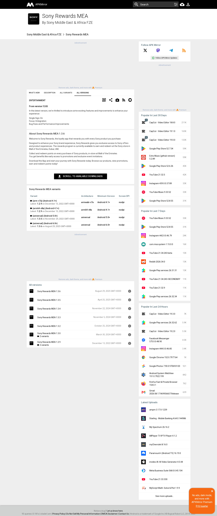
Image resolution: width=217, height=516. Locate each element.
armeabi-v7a (87, 202)
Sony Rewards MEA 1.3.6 (49, 291)
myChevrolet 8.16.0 (158, 444)
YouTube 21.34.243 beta (160, 253)
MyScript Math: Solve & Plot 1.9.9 (164, 488)
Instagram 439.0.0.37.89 (160, 183)
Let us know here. (115, 511)
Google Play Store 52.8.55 (161, 201)
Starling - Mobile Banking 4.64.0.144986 (167, 418)
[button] (104, 100)
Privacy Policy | (59, 514)
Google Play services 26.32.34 (163, 296)
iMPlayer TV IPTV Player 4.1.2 (163, 436)
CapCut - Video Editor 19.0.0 (162, 140)
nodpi (121, 202)
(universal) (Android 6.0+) (45, 223)
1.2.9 (39, 204)
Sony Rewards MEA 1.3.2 (49, 326)
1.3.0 (45, 106)
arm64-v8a (86, 210)
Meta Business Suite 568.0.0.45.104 (165, 470)
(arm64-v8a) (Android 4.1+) (46, 208)
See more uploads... (164, 496)
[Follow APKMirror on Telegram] (171, 51)
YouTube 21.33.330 (158, 479)
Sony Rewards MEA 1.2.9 (49, 342)
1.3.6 (39, 226)
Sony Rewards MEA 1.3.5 (49, 300)
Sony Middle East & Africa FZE (70, 22)
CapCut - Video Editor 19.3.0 (162, 314)
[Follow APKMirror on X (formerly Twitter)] (145, 51)
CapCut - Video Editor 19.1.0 (162, 131)
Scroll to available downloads (83, 176)
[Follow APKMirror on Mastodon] (158, 51)
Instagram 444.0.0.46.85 (160, 348)
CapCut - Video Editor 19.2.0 (162, 331)
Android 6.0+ (103, 225)
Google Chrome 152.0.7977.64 (163, 357)
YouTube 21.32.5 (157, 175)
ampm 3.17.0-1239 (158, 410)
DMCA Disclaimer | (110, 514)
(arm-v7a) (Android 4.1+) (45, 201)
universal (85, 217)
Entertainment (37, 100)
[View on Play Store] (117, 100)
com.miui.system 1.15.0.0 (161, 244)
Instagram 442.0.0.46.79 (160, 235)
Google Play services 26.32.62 (163, 322)
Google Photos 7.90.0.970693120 (164, 366)
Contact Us (124, 514)
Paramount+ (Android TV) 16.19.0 (165, 453)
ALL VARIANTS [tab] (66, 93)
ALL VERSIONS (83, 93)
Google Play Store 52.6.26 (161, 166)
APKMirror (41, 4)
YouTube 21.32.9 (157, 288)
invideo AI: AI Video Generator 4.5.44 (166, 462)
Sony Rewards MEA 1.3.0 (49, 333)
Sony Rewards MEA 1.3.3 (49, 317)
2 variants (44, 336)
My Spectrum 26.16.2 (159, 427)
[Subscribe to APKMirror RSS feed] (184, 51)
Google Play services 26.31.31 (163, 270)
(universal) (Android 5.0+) (45, 216)
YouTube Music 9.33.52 (160, 192)
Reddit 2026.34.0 (157, 262)
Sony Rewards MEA (77, 34)
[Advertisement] (80, 65)
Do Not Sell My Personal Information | (83, 514)
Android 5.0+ (103, 217)
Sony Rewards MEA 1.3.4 (49, 309)
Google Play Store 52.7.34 (161, 148)
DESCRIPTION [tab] (49, 93)
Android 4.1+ (103, 202)
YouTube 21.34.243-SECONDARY (164, 279)
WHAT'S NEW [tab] (34, 93)
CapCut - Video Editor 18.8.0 (162, 122)
